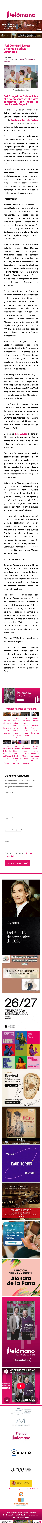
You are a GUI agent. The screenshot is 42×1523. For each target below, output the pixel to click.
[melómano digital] (21, 898)
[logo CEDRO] (21, 1452)
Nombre (9, 818)
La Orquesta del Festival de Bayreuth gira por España (26, 726)
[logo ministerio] (21, 1483)
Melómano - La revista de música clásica (21, 14)
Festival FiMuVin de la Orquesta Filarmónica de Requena (35, 725)
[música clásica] (21, 1239)
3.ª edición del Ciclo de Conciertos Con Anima (7, 725)
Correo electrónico (13, 830)
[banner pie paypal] (21, 1521)
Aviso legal (35, 1515)
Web (7, 841)
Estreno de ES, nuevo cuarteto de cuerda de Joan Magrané (35, 753)
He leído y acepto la (18, 854)
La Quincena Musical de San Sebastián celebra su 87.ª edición (16, 754)
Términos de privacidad (10, 1515)
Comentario (10, 792)
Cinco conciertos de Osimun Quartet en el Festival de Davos (26, 754)
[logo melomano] (21, 1416)
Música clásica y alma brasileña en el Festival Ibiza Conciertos (16, 728)
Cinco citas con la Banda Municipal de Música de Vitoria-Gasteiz (7, 754)
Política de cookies (25, 1515)
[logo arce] (21, 1469)
